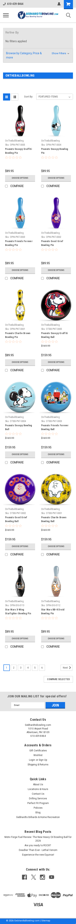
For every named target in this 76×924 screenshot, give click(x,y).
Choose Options (20, 178)
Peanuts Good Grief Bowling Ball (16, 519)
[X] (33, 877)
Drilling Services (38, 798)
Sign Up (43, 759)
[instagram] (42, 877)
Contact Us (38, 793)
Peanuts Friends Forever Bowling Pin (19, 243)
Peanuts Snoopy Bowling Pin (54, 151)
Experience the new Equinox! (38, 854)
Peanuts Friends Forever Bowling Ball (55, 427)
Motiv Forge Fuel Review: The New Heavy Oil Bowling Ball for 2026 (38, 839)
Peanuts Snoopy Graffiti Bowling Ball (54, 335)
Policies (38, 807)
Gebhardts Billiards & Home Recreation (38, 817)
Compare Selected (58, 679)
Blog (38, 812)
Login (32, 759)
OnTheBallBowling (14, 140)
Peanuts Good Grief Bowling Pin (52, 243)
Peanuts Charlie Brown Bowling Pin (17, 335)
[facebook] (24, 877)
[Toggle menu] (6, 15)
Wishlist (38, 755)
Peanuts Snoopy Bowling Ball (18, 427)
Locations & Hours (38, 789)
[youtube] (51, 877)
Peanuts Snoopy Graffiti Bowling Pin (18, 151)
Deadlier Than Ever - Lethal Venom (38, 850)
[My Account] (59, 3)
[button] (38, 55)
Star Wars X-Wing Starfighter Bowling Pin (18, 611)
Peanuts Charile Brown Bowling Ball (53, 519)
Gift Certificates (38, 750)
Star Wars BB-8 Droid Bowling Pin (53, 611)
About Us (38, 784)
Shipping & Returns (38, 764)
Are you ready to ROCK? (38, 845)
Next (66, 667)
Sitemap (45, 920)
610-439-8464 (15, 3)
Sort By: (28, 96)
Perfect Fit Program (38, 803)
